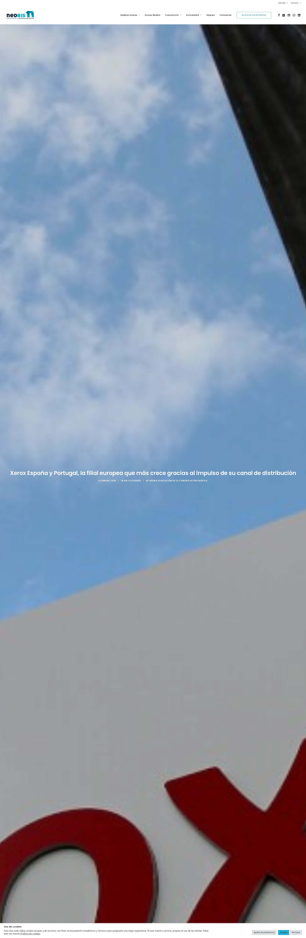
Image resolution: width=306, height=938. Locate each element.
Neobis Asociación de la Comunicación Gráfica (178, 486)
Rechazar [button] (296, 932)
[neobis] (20, 15)
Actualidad (192, 15)
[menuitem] (283, 3)
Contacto (294, 3)
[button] (279, 15)
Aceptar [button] (283, 932)
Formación (225, 15)
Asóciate (282, 3)
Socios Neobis (152, 15)
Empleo (211, 15)
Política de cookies (30, 934)
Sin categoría (132, 486)
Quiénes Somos (128, 15)
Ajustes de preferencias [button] (264, 932)
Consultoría (172, 15)
